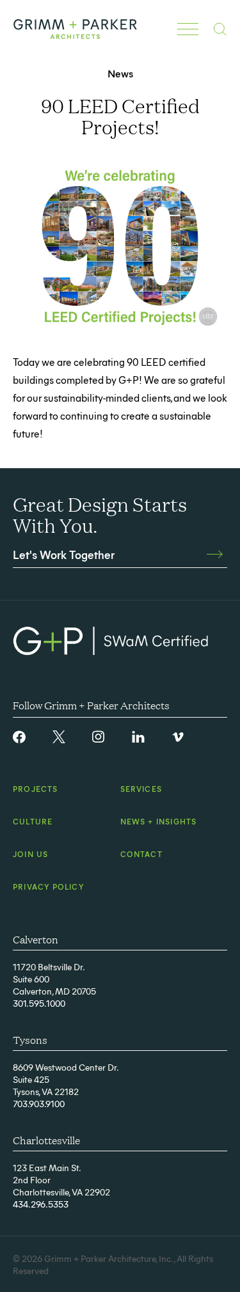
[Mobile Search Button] (220, 29)
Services (141, 789)
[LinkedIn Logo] (138, 736)
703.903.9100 (39, 1104)
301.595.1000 (39, 1003)
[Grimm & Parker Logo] (75, 29)
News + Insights (158, 821)
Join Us (30, 854)
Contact (141, 854)
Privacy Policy (48, 886)
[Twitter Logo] (58, 736)
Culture (32, 821)
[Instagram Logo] (98, 736)
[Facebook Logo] (19, 736)
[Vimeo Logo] (178, 736)
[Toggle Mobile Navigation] (187, 28)
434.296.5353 (40, 1204)
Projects (35, 789)
